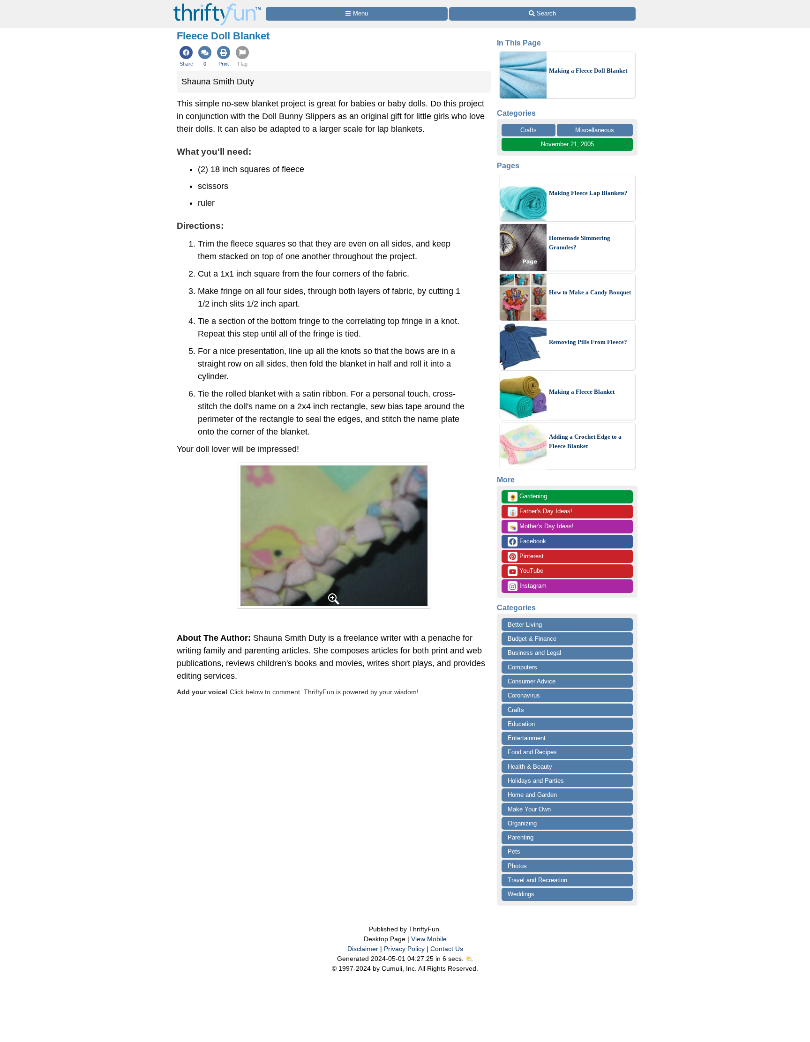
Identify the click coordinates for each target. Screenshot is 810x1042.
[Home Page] (217, 5)
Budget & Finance (532, 638)
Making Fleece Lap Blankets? (588, 192)
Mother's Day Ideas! (541, 527)
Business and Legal (534, 652)
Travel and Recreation (537, 880)
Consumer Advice (531, 681)
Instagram (532, 585)
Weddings (521, 894)
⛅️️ (469, 958)
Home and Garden (532, 794)
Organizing (522, 823)
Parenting (520, 837)
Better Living (525, 624)
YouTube (530, 570)
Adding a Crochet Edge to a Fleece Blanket (585, 441)
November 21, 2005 (567, 144)
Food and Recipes (532, 752)
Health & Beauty (530, 766)
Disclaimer (362, 948)
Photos (517, 866)
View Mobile (429, 939)
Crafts (528, 130)
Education (521, 723)
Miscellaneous (594, 130)
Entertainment (527, 738)
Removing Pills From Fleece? (588, 341)
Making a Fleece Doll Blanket (588, 70)
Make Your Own (529, 809)
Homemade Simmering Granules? (579, 242)
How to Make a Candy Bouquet (590, 292)
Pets (514, 851)
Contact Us (446, 948)
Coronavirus (524, 695)
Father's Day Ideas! (540, 512)
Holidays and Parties (536, 780)
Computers (522, 667)
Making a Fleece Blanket (582, 391)
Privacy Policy (404, 948)
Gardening (528, 497)
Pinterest (531, 556)
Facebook (532, 541)
